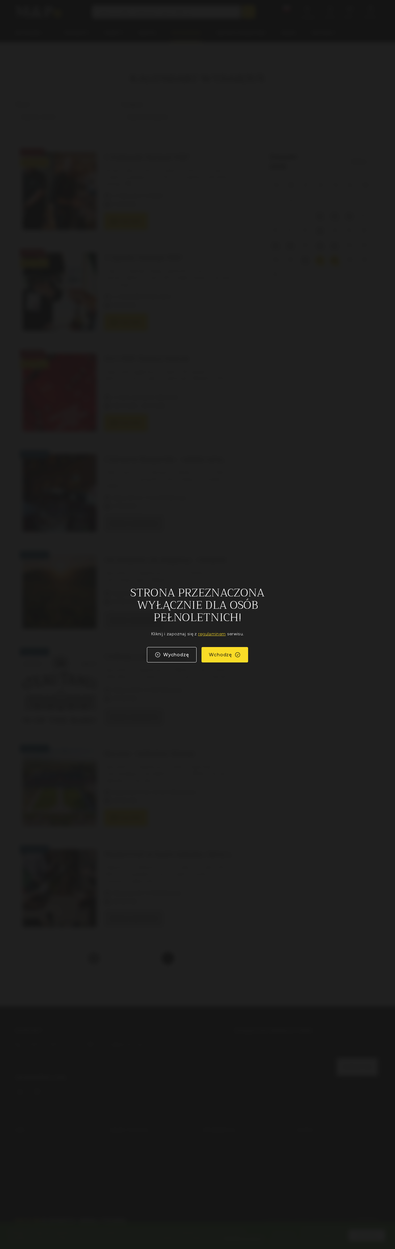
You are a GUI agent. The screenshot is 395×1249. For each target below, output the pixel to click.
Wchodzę (220, 655)
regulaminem (212, 634)
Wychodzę (176, 655)
